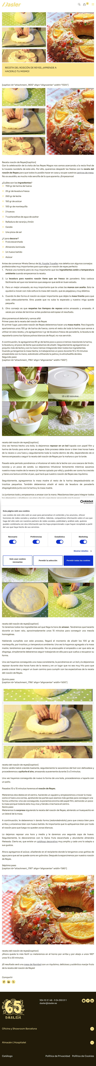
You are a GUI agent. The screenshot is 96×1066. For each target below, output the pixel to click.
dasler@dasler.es (48, 1003)
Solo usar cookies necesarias (18, 560)
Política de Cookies (83, 1056)
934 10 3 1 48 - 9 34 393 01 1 (53, 1000)
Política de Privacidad (58, 1056)
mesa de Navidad (32, 964)
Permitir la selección (48, 561)
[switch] (36, 542)
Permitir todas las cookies (78, 561)
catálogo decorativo (47, 841)
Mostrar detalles (81, 551)
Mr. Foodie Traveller (48, 263)
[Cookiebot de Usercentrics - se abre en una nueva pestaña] (82, 502)
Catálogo (7, 1056)
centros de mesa (85, 172)
